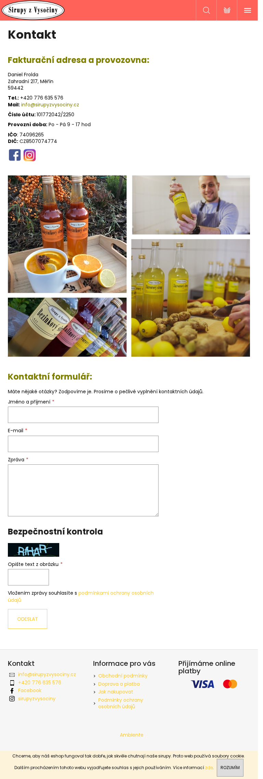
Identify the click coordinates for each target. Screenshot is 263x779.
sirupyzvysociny (36, 698)
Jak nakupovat (115, 691)
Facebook (29, 690)
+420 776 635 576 (39, 682)
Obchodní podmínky (123, 675)
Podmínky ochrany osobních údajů (120, 703)
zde (209, 767)
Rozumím (230, 767)
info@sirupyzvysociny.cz (50, 104)
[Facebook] (15, 154)
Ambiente (131, 734)
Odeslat (27, 619)
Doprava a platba (119, 684)
